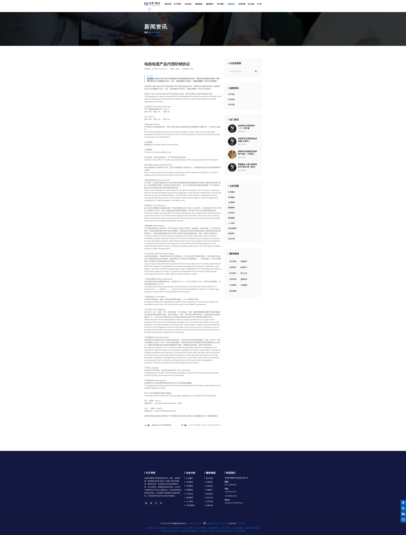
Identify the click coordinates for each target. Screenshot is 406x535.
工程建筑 (243, 285)
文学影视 (233, 285)
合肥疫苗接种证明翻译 (169, 531)
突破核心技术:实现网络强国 (161, 425)
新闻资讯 (231, 4)
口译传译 (231, 213)
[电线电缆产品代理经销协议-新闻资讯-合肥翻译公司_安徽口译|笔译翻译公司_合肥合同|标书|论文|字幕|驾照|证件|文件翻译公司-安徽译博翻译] (152, 4)
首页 (146, 32)
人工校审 (231, 223)
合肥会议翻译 (188, 528)
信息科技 (233, 267)
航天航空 (233, 273)
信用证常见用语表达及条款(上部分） (247, 139)
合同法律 (233, 279)
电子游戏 (233, 261)
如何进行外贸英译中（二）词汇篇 (246, 126)
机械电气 (243, 267)
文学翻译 (231, 202)
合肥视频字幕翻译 (252, 528)
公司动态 (231, 94)
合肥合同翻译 (238, 528)
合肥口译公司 (176, 528)
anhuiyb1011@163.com (234, 503)
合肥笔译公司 (151, 528)
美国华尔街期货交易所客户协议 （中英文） (247, 152)
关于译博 (177, 4)
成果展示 (231, 233)
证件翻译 (231, 197)
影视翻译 (231, 207)
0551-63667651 (231, 485)
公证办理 (231, 238)
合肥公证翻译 (225, 528)
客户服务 (220, 4)
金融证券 (243, 279)
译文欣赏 (231, 104)
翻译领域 (198, 4)
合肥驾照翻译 (213, 528)
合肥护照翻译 (241, 531)
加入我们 (251, 4)
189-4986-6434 (230, 496)
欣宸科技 (241, 523)
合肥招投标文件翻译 (206, 531)
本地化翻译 (232, 228)
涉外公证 (243, 273)
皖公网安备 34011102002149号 (217, 523)
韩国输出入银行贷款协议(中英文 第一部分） (247, 165)
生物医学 (243, 261)
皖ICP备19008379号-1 (194, 523)
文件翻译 (231, 192)
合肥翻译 (154, 89)
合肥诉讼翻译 (201, 528)
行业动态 (231, 99)
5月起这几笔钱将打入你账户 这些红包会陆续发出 (205, 425)
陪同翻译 (231, 218)
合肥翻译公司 (164, 528)
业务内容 (188, 4)
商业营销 (233, 291)
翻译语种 (209, 4)
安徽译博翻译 (192, 89)
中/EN (259, 4)
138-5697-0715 (230, 492)
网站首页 (168, 4)
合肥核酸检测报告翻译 (188, 531)
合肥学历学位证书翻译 (225, 531)
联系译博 (242, 4)
